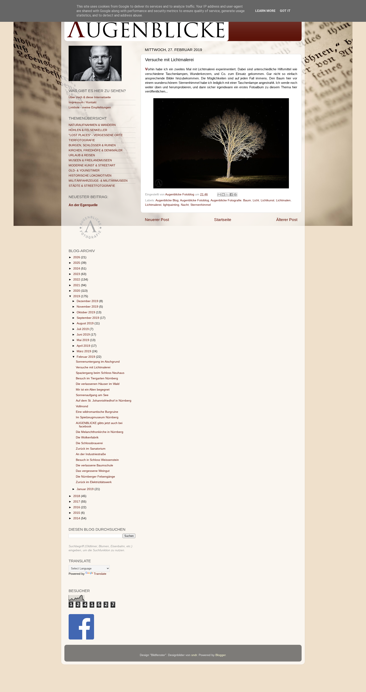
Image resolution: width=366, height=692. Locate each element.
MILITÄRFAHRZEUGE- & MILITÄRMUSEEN (98, 180)
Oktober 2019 (86, 312)
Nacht (185, 204)
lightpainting (171, 204)
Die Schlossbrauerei (89, 443)
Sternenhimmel (200, 204)
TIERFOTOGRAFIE (82, 140)
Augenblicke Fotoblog (194, 200)
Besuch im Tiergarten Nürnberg (97, 378)
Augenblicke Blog (167, 200)
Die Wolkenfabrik (87, 437)
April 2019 (84, 345)
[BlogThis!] (223, 194)
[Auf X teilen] (227, 194)
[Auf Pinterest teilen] (235, 194)
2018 (77, 496)
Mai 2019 (83, 340)
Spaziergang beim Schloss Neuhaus (100, 372)
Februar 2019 (86, 356)
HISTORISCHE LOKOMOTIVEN (90, 175)
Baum (247, 200)
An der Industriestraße (91, 454)
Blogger (220, 655)
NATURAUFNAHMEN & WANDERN (92, 125)
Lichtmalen (283, 200)
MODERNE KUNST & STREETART (92, 165)
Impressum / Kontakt (82, 102)
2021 (77, 285)
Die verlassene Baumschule (94, 465)
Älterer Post (286, 219)
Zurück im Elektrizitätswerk (94, 482)
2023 (77, 274)
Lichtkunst (267, 200)
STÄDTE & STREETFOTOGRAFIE (92, 185)
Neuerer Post (157, 219)
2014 (77, 518)
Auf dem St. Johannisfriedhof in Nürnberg (103, 400)
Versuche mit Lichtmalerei (93, 367)
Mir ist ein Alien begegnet (93, 389)
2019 (77, 296)
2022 (77, 279)
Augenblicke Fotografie (226, 200)
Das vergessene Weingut (93, 470)
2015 (77, 512)
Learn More (265, 11)
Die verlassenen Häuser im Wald (97, 383)
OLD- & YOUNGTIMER (84, 170)
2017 (77, 501)
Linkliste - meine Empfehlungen (90, 107)
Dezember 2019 (88, 301)
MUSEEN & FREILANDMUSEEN (90, 160)
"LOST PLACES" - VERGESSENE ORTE (96, 135)
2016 (77, 507)
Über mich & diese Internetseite (90, 97)
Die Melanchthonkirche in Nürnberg (99, 432)
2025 (77, 262)
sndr (194, 655)
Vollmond (82, 406)
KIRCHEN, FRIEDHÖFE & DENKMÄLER (95, 150)
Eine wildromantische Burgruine (97, 411)
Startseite (222, 219)
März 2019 (84, 351)
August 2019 (85, 323)
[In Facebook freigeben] (231, 194)
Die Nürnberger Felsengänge (95, 476)
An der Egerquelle (83, 205)
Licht (256, 200)
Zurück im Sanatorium (90, 448)
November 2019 (88, 306)
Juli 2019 (83, 329)
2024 (77, 268)
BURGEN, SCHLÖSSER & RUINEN (92, 145)
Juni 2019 (84, 334)
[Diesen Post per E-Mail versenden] (219, 194)
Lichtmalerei (153, 204)
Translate (100, 573)
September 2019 (88, 317)
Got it (285, 11)
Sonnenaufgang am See (92, 395)
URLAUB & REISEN (82, 155)
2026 (77, 257)
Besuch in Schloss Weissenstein (97, 459)
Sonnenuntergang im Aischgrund (98, 361)
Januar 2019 (85, 489)
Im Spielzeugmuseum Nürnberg (97, 417)
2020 (77, 290)
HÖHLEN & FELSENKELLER (88, 130)
